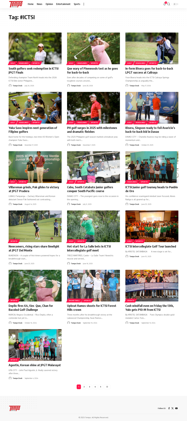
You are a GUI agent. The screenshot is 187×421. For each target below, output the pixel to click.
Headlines (23, 63)
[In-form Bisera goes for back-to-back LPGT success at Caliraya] (151, 48)
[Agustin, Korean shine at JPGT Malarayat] (35, 345)
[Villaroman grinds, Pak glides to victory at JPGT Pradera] (35, 167)
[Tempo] (16, 4)
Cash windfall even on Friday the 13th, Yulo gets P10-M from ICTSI (149, 307)
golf (13, 182)
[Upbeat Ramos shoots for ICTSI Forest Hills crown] (93, 285)
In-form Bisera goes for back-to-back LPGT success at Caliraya (149, 70)
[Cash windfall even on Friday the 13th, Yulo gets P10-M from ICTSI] (151, 285)
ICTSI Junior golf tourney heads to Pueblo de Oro (151, 189)
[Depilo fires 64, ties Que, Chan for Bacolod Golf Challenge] (35, 285)
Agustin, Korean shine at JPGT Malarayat (35, 365)
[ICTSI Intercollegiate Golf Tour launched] (151, 226)
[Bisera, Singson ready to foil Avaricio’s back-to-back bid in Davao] (151, 108)
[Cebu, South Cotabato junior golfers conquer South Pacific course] (93, 167)
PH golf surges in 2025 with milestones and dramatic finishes (92, 130)
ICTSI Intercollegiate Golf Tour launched (150, 246)
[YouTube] (176, 408)
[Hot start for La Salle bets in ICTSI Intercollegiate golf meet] (93, 226)
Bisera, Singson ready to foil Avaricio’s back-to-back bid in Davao (150, 130)
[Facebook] (169, 408)
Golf (13, 63)
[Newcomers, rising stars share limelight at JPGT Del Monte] (35, 226)
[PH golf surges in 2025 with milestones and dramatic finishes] (93, 108)
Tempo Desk (17, 86)
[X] (172, 408)
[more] (84, 4)
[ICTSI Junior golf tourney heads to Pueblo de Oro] (151, 167)
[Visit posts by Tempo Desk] (10, 85)
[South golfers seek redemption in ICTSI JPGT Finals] (35, 48)
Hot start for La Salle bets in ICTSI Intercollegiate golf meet (89, 248)
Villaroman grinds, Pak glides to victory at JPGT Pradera (34, 189)
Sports (36, 63)
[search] (168, 4)
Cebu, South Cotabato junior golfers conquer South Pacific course (90, 189)
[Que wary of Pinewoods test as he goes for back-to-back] (93, 48)
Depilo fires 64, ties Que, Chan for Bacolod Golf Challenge (31, 307)
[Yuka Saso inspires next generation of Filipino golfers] (35, 108)
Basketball (74, 300)
